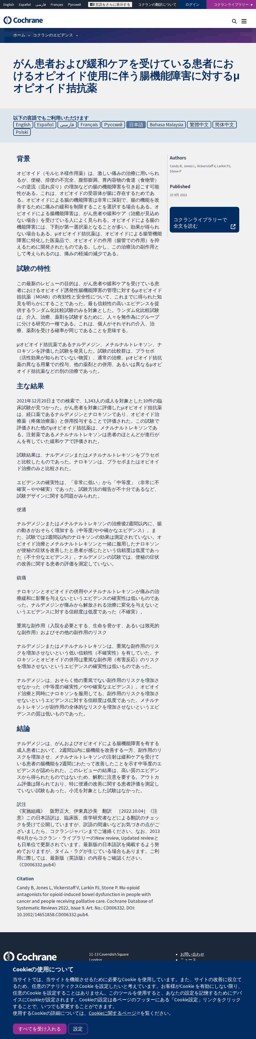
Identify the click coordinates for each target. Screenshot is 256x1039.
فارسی (41, 4)
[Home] (26, 20)
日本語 (136, 125)
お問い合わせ (192, 954)
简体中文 (224, 125)
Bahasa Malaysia (166, 125)
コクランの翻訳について (157, 4)
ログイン (193, 4)
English (9, 4)
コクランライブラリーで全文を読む (200, 223)
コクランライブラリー (231, 4)
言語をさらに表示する (112, 4)
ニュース (188, 959)
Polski (22, 132)
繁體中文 (199, 125)
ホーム (19, 34)
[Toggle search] (234, 21)
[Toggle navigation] (244, 21)
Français (57, 4)
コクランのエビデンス (53, 34)
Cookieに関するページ (112, 1013)
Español (25, 4)
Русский (74, 4)
